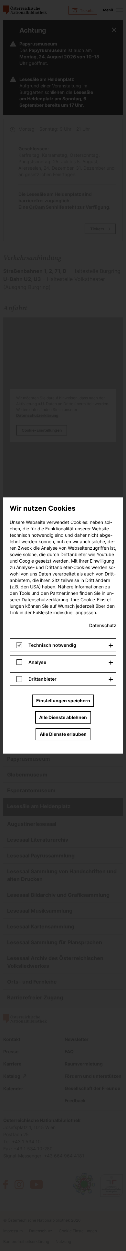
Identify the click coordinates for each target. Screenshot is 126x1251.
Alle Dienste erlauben (63, 734)
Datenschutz (102, 625)
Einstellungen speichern (63, 700)
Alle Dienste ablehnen (63, 717)
